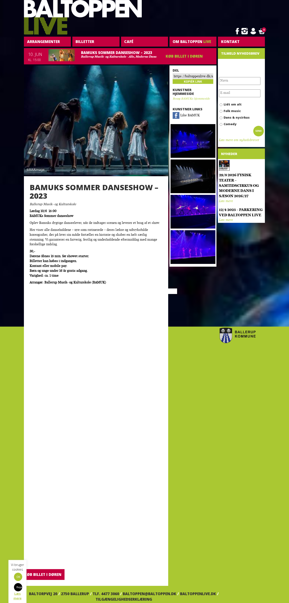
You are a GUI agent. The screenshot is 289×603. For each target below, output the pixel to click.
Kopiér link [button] (193, 81)
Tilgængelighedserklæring (124, 599)
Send (258, 130)
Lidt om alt (233, 104)
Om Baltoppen (192, 41)
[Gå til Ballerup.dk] (238, 335)
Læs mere (226, 201)
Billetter (85, 41)
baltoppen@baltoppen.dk (149, 593)
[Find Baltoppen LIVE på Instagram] (244, 31)
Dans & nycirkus (237, 117)
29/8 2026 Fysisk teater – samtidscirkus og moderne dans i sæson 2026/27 (239, 186)
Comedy (230, 124)
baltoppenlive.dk (198, 593)
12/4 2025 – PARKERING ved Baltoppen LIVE (241, 212)
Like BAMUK (189, 115)
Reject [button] (19, 587)
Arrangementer (43, 41)
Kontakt (230, 41)
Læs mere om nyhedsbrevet (239, 140)
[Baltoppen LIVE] (83, 17)
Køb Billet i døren (184, 56)
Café (128, 41)
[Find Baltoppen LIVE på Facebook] (237, 31)
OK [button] (18, 577)
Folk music (232, 111)
